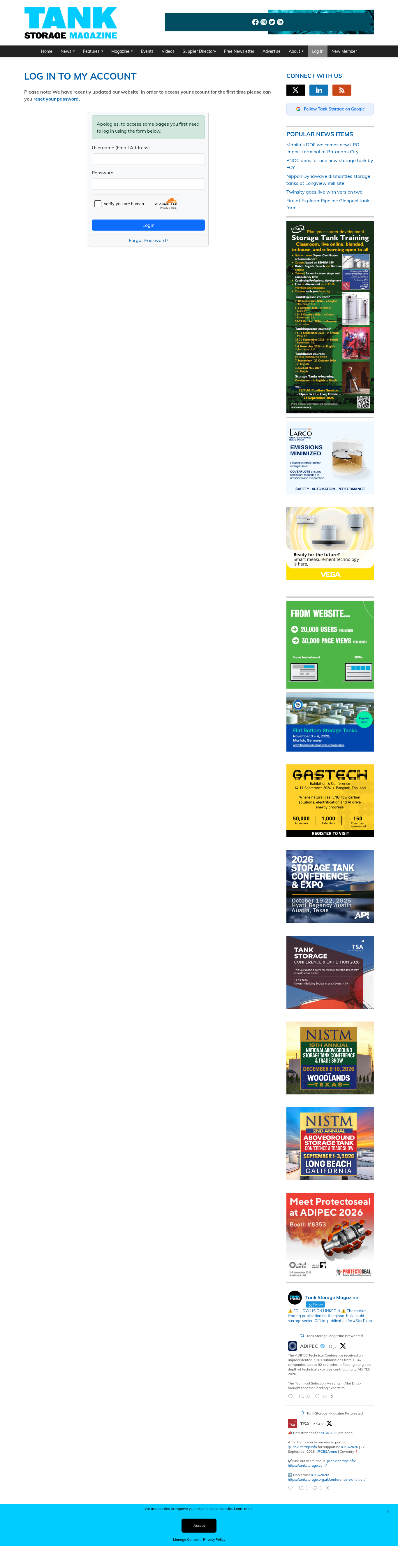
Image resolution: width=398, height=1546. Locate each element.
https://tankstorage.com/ (307, 1465)
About (294, 51)
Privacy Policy (214, 1539)
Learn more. (243, 1508)
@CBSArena (327, 1451)
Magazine (120, 51)
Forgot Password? (148, 240)
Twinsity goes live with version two (324, 192)
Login (148, 225)
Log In (317, 51)
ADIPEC (309, 1346)
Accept (199, 1525)
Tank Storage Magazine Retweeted (335, 1335)
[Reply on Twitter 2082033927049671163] (291, 1397)
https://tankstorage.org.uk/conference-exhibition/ (326, 1479)
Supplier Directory (199, 51)
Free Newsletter (239, 51)
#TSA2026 (328, 1433)
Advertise (272, 51)
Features (91, 51)
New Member (344, 51)
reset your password (56, 99)
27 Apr (318, 1424)
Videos (168, 51)
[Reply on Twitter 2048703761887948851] (291, 1488)
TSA (304, 1423)
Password (103, 173)
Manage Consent (186, 1539)
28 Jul (332, 1346)
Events (147, 51)
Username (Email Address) (121, 147)
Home (46, 51)
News (66, 51)
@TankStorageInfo (302, 1447)
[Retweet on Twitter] (302, 1335)
